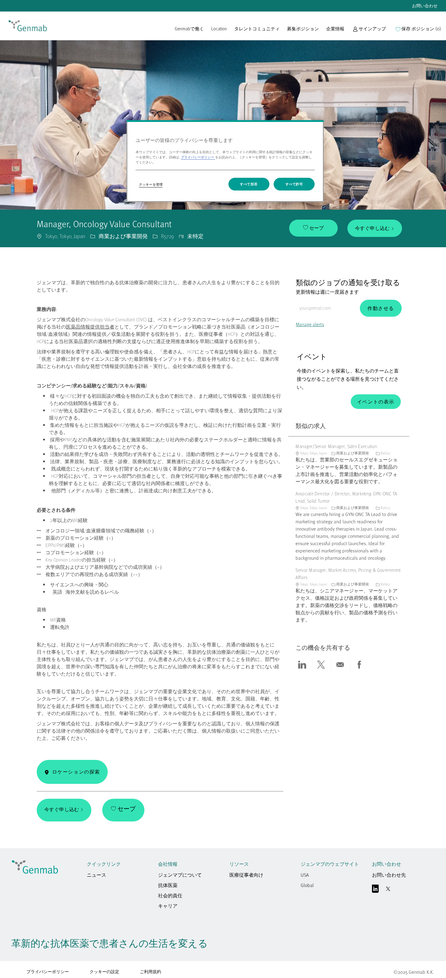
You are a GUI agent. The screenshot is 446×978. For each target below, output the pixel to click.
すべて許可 (294, 184)
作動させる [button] (380, 308)
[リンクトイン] (375, 890)
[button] (369, 31)
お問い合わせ (425, 6)
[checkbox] (313, 228)
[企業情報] (335, 31)
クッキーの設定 (104, 971)
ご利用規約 (150, 971)
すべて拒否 (249, 184)
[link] (27, 26)
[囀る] (388, 890)
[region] (225, 161)
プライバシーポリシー (47, 971)
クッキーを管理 (150, 184)
